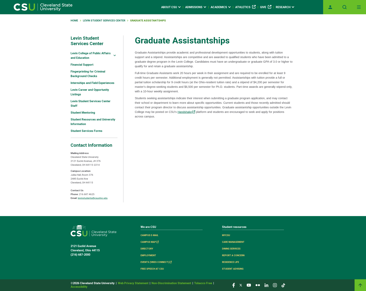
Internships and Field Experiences (92, 83)
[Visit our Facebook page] (233, 285)
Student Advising (232, 268)
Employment (148, 255)
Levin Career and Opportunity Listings (90, 92)
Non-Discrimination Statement (172, 283)
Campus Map (148, 242)
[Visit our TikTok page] (283, 285)
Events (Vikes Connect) (155, 262)
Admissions (193, 7)
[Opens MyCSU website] (330, 7)
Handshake (185, 111)
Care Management (233, 242)
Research (283, 7)
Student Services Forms (86, 131)
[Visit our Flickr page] (257, 285)
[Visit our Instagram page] (275, 285)
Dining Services (231, 248)
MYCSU (226, 235)
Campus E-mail (149, 235)
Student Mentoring (83, 112)
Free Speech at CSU (152, 268)
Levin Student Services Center (104, 20)
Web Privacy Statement (133, 283)
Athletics (242, 7)
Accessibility (79, 286)
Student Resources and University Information (93, 122)
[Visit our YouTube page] (249, 285)
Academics (219, 7)
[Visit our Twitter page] (240, 285)
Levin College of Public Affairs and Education (91, 56)
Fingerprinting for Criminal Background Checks (88, 74)
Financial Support (82, 64)
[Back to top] (360, 285)
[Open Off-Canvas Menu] (359, 7)
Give (263, 7)
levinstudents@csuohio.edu (93, 198)
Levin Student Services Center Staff (91, 103)
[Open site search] (344, 7)
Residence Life (230, 262)
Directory (147, 248)
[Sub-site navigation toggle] (115, 55)
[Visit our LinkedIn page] (266, 285)
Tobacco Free (203, 283)
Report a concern (233, 255)
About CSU (169, 7)
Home (74, 20)
